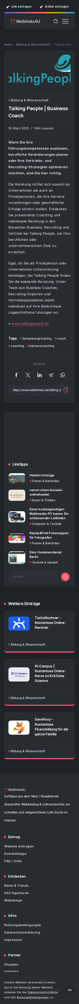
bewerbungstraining (37, 338)
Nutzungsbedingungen (33, 997)
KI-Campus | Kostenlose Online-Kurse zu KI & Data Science (50, 673)
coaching (17, 346)
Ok (70, 990)
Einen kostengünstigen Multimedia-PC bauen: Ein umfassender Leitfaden (48, 513)
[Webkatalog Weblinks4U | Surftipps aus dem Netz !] (25, 21)
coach (61, 338)
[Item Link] (16, 478)
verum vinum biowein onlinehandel (45, 492)
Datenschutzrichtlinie (43, 992)
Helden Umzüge (41, 475)
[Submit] (65, 577)
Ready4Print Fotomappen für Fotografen (48, 535)
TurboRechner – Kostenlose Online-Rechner (50, 623)
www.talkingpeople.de (30, 323)
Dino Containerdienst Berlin (45, 554)
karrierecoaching (42, 346)
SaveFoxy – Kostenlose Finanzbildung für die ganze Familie (51, 726)
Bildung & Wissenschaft (33, 44)
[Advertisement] (39, 440)
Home (8, 44)
